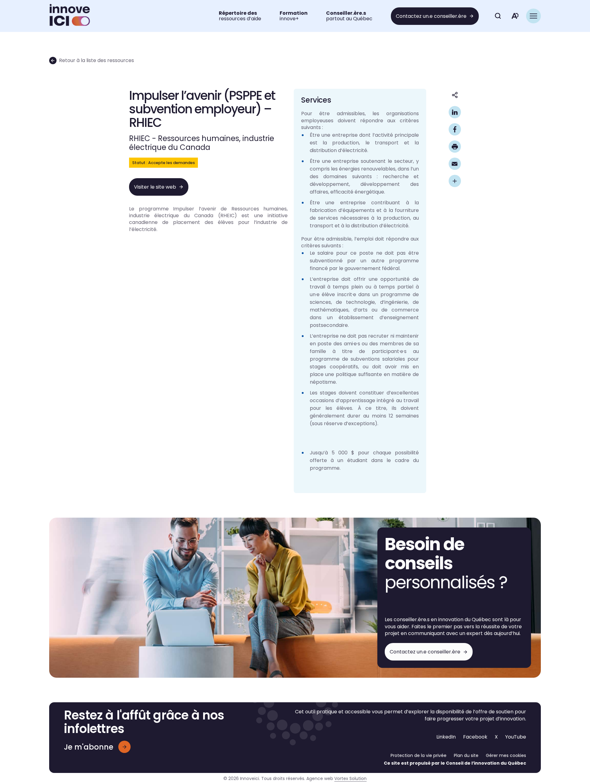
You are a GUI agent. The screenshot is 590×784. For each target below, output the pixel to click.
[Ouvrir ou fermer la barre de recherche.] (498, 16)
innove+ (294, 15)
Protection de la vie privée (418, 755)
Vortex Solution (350, 778)
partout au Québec (349, 15)
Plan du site (466, 755)
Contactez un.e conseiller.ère (431, 16)
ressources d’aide (240, 15)
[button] (533, 16)
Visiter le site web (155, 186)
